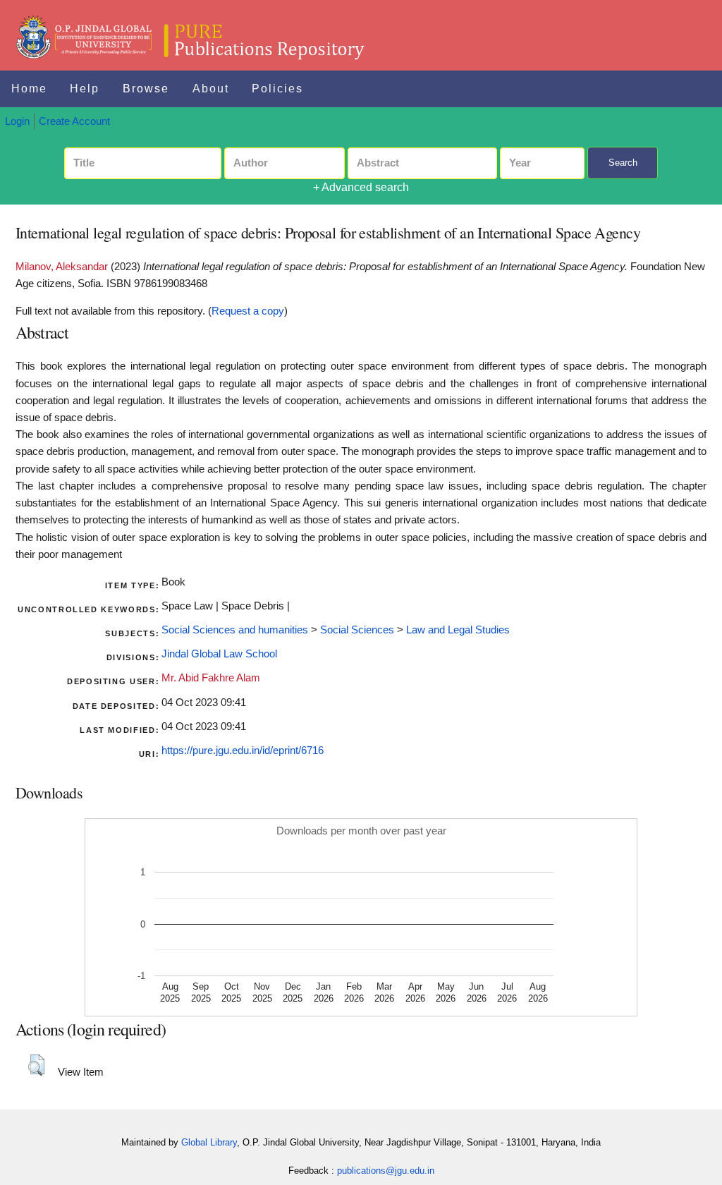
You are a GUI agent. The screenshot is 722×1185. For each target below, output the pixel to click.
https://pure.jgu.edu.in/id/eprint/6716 (242, 750)
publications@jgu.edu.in (385, 1170)
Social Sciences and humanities (234, 630)
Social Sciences (357, 630)
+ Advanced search (361, 187)
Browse (146, 89)
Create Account (74, 121)
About (210, 89)
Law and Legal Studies (458, 630)
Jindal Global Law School (219, 654)
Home (29, 89)
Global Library (209, 1142)
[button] (36, 1065)
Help (84, 89)
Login (17, 121)
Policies (277, 89)
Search (622, 162)
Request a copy (248, 311)
